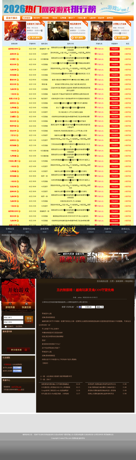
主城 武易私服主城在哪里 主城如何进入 (102, 387)
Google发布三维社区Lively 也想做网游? (55, 390)
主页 (112, 281)
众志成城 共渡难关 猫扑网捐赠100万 (59, 376)
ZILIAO (44, 230)
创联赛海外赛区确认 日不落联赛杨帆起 (55, 384)
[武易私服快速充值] (10, 306)
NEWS (27, 230)
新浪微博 (55, 302)
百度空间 (84, 302)
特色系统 (129, 281)
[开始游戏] (18, 290)
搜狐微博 (62, 302)
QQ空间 (49, 302)
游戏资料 (119, 281)
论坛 (19, 389)
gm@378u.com (16, 387)
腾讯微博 (73, 302)
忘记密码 (19, 326)
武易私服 (8, 364)
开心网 (78, 302)
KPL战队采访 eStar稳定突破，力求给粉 (55, 394)
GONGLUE (91, 230)
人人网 (67, 302)
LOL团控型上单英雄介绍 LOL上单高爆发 (55, 387)
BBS (125, 230)
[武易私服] (67, 231)
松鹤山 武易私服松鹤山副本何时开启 (101, 394)
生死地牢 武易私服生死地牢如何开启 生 (102, 384)
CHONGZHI (108, 230)
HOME (10, 230)
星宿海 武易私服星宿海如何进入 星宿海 (102, 390)
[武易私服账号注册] (26, 306)
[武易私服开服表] (18, 349)
